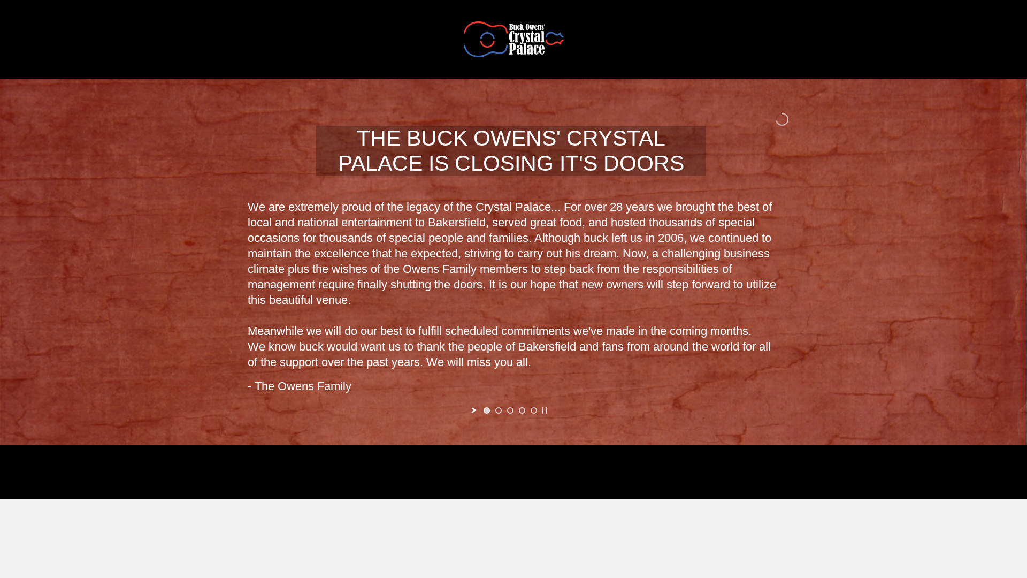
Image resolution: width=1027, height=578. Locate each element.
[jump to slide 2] (498, 410)
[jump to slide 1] (487, 410)
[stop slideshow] (544, 410)
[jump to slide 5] (534, 410)
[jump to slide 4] (522, 410)
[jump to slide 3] (510, 410)
